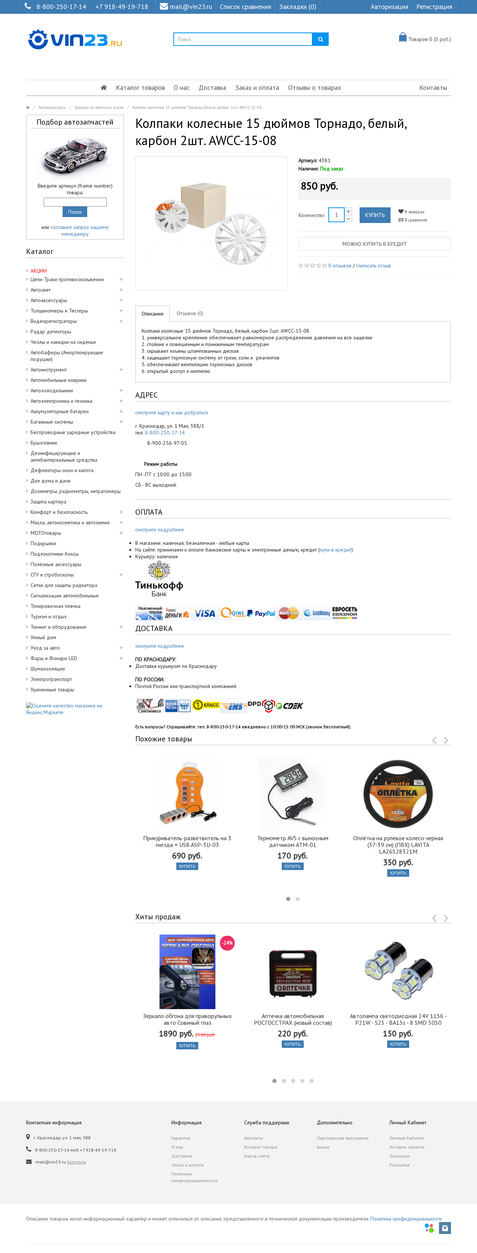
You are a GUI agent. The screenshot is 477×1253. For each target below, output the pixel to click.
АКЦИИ (39, 270)
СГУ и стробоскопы (52, 574)
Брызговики (44, 442)
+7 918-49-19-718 (121, 6)
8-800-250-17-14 (61, 6)
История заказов (407, 1147)
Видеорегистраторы (54, 321)
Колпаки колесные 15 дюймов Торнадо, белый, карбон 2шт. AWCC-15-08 (197, 107)
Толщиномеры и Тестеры (59, 310)
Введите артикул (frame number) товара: (75, 189)
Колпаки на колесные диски (99, 107)
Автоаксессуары (52, 107)
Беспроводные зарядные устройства (73, 432)
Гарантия (180, 1138)
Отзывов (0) (190, 313)
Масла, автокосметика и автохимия (70, 522)
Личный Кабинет (406, 1138)
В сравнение (415, 220)
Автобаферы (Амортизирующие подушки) (67, 355)
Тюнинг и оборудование (58, 627)
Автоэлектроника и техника (61, 401)
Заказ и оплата (257, 87)
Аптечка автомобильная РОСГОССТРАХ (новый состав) (293, 1019)
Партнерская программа (343, 1138)
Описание (153, 313)
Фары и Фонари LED (54, 658)
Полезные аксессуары (56, 564)
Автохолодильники (52, 390)
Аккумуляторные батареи (60, 411)
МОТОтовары (46, 533)
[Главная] (104, 87)
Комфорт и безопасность (59, 512)
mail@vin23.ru (191, 6)
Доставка (212, 87)
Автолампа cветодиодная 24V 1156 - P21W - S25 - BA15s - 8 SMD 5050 (398, 1019)
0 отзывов (339, 265)
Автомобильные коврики (58, 380)
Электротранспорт (51, 679)
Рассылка (399, 1165)
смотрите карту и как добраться (171, 412)
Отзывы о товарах (314, 87)
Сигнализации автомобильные (65, 595)
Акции (323, 1147)
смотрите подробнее (159, 529)
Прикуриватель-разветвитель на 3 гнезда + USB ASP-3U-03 (187, 841)
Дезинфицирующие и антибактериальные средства (64, 456)
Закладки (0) (297, 6)
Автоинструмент (49, 369)
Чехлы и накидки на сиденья (63, 342)
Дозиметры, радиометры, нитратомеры (76, 491)
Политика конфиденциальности (194, 1177)
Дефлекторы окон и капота (62, 470)
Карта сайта (256, 1156)
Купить (375, 215)
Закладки (399, 1156)
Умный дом (43, 637)
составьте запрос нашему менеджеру (80, 230)
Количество (311, 215)
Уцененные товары (52, 689)
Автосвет (41, 289)
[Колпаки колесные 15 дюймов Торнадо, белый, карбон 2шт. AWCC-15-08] (211, 223)
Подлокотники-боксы (55, 553)
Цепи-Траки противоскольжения (67, 279)
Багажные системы (52, 421)
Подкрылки (43, 543)
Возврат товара (260, 1147)
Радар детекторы (51, 331)
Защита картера (48, 501)
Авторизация (389, 6)
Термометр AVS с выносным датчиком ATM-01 (292, 841)
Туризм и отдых (49, 616)
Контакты (433, 87)
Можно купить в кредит (374, 244)
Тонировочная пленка (55, 606)
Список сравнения (245, 6)
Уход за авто (45, 647)
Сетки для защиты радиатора (64, 585)
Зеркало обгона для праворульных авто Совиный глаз (187, 1019)
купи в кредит (335, 549)
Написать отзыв (373, 265)
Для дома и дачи (50, 480)
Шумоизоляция (48, 668)
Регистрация (434, 6)
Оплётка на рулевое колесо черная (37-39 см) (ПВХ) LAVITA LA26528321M (398, 845)
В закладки (414, 211)
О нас (182, 87)
